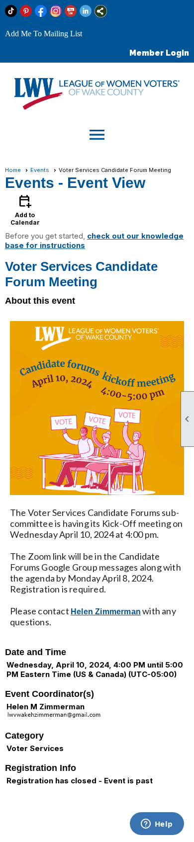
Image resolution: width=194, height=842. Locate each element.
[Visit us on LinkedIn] (86, 11)
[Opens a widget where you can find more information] (156, 824)
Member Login (159, 53)
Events (39, 170)
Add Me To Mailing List (43, 33)
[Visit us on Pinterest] (26, 11)
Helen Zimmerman (106, 611)
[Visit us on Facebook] (41, 11)
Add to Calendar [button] (25, 209)
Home (13, 170)
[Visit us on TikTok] (11, 11)
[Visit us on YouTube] (71, 11)
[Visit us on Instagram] (56, 11)
